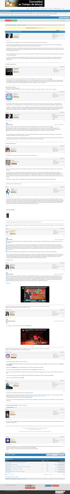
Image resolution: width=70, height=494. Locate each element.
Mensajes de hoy (44, 8)
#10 (63, 317)
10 (42, 464)
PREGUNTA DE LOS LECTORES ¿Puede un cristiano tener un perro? (16, 462)
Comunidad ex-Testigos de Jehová (10, 478)
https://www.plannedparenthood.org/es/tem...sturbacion (34, 396)
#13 (63, 419)
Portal (29, 8)
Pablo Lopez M (63, 471)
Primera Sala (19, 478)
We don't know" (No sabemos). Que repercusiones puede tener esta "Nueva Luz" (18, 466)
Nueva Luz (31, 431)
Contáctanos (48, 485)
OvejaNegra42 (63, 462)
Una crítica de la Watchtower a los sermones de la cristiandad (14, 471)
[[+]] (5, 407)
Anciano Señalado (7, 472)
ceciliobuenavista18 (8, 465)
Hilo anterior (8, 454)
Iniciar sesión (8, 20)
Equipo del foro (55, 485)
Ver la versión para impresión (10, 474)
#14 (63, 444)
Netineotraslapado (8, 467)
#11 (63, 359)
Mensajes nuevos (37, 8)
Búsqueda (51, 8)
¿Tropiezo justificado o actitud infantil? (11, 464)
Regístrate (14, 20)
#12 (63, 390)
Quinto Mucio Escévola (8, 463)
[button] (63, 8)
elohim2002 (63, 466)
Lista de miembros (58, 8)
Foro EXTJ (23, 478)
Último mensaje (57, 462)
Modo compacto (62, 31)
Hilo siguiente (13, 454)
